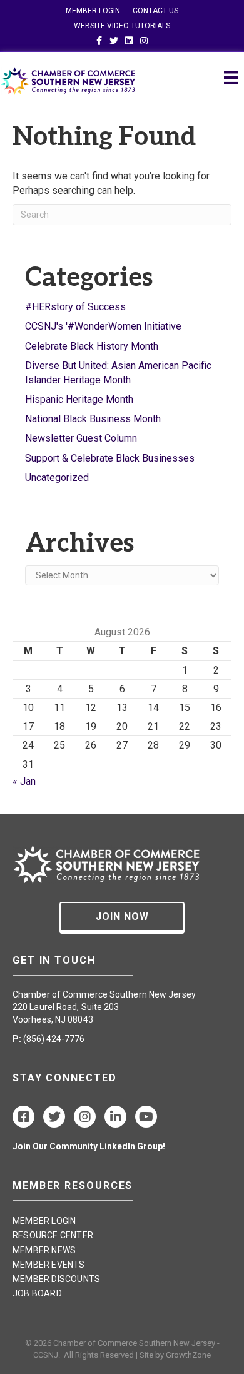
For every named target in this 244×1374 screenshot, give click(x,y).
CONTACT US (155, 10)
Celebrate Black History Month (91, 346)
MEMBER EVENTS (49, 1265)
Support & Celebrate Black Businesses (110, 458)
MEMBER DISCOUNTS (56, 1279)
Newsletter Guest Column (81, 438)
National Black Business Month (93, 419)
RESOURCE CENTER (53, 1235)
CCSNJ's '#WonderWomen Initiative (103, 326)
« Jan (24, 781)
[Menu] (231, 77)
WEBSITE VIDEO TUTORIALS (122, 25)
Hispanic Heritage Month (79, 399)
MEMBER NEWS (44, 1250)
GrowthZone (188, 1355)
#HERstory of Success (75, 307)
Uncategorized (57, 477)
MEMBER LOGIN (93, 10)
